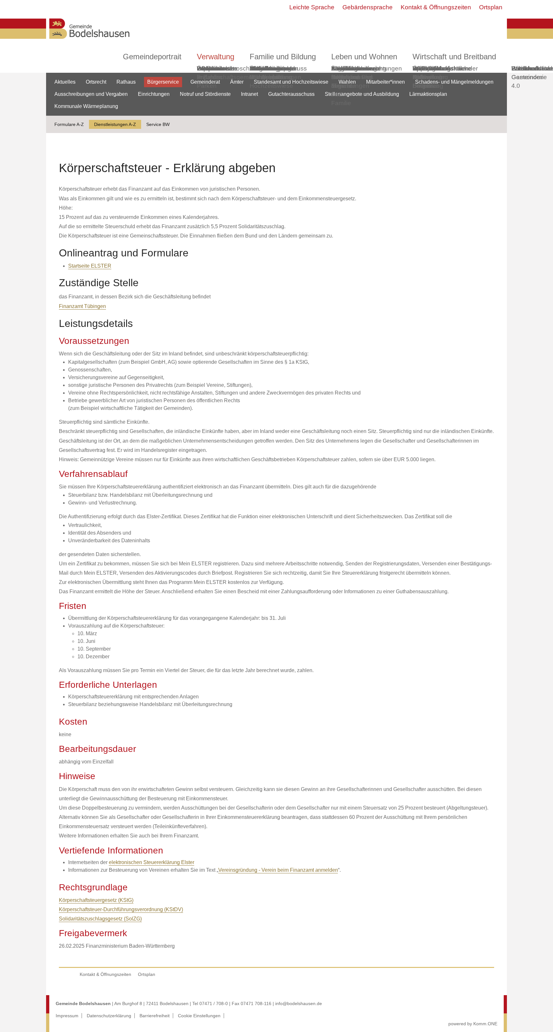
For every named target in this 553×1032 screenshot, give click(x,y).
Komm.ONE (485, 1023)
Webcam (209, 68)
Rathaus (126, 82)
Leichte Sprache (311, 7)
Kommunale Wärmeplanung (271, 72)
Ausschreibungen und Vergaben (91, 94)
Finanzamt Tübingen (82, 306)
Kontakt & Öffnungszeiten (436, 7)
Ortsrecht (96, 82)
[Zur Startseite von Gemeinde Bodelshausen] (89, 40)
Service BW (158, 124)
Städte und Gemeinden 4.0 (527, 77)
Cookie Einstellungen (199, 1015)
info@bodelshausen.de (298, 1003)
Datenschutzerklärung (109, 1015)
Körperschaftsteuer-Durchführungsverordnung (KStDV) (121, 909)
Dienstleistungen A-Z (115, 124)
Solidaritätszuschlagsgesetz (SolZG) (100, 918)
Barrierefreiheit (155, 1015)
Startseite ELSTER (89, 266)
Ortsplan (490, 7)
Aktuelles (65, 82)
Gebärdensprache (367, 7)
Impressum (67, 1015)
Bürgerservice (163, 82)
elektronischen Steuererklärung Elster (151, 862)
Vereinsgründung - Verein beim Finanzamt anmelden (278, 870)
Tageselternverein (356, 68)
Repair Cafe (422, 72)
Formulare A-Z (69, 124)
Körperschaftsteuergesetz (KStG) (96, 900)
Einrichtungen (154, 94)
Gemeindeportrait (152, 56)
